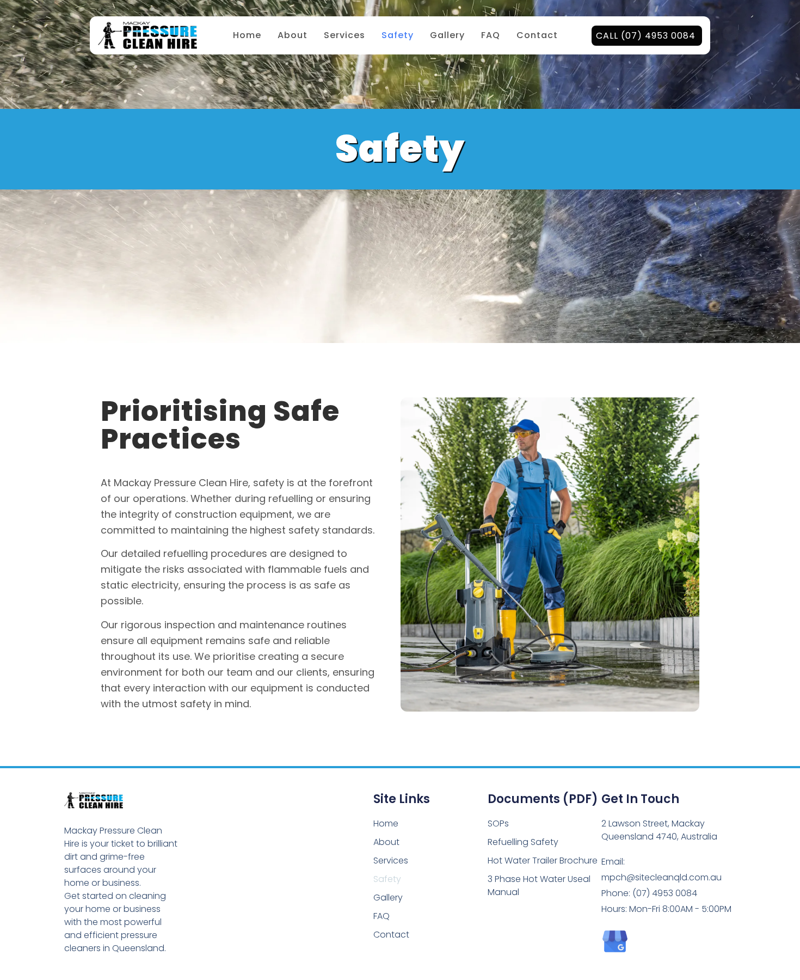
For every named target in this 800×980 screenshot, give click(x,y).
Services (344, 35)
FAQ (490, 35)
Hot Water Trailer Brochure (543, 860)
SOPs (498, 823)
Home (247, 35)
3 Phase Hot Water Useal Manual (539, 885)
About (292, 35)
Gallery (447, 35)
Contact (537, 35)
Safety (397, 35)
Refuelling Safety (523, 842)
